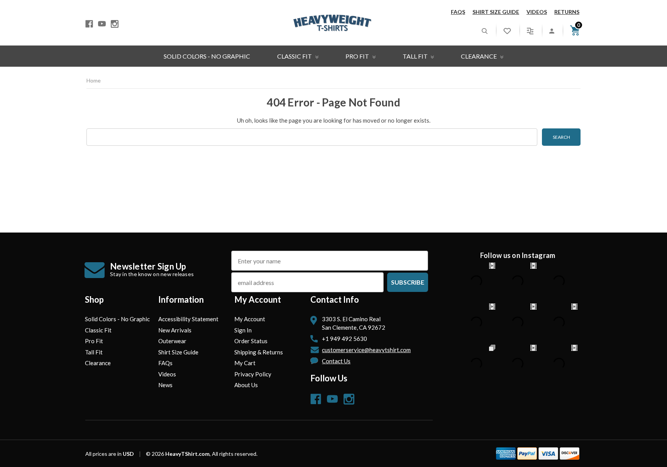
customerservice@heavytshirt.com (366, 349)
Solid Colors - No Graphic (207, 56)
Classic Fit (295, 56)
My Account (249, 318)
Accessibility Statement (188, 318)
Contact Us (336, 360)
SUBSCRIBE (407, 282)
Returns (566, 11)
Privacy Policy (252, 374)
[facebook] (89, 24)
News (165, 384)
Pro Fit (357, 56)
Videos (536, 11)
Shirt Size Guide (495, 11)
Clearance (479, 56)
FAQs (458, 11)
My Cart (245, 362)
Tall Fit (416, 56)
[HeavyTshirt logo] (332, 23)
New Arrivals (174, 330)
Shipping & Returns (258, 352)
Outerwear (172, 340)
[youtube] (102, 24)
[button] (485, 30)
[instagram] (115, 24)
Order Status (250, 340)
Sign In (243, 330)
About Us (246, 384)
